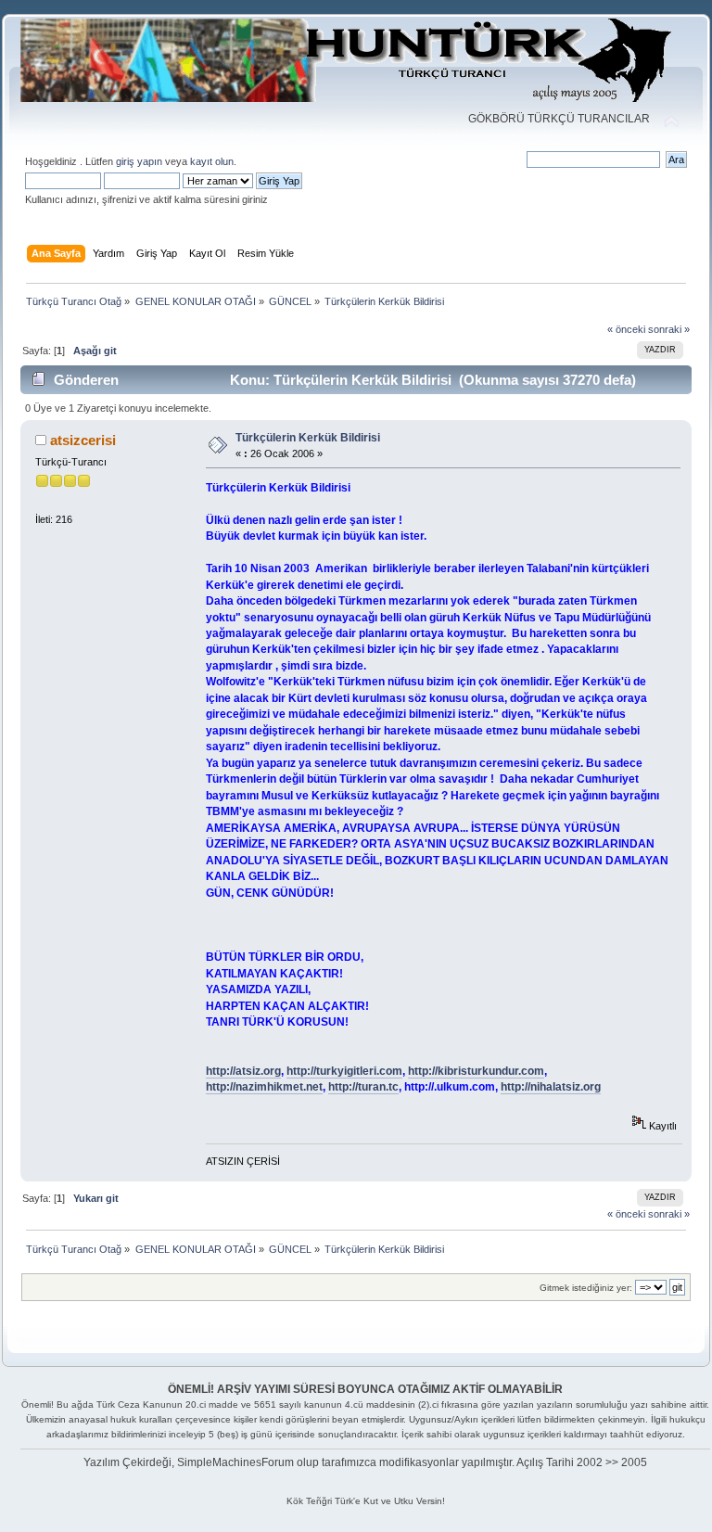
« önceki (626, 329)
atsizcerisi (83, 440)
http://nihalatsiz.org (551, 1086)
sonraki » (669, 329)
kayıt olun (212, 161)
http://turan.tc (363, 1086)
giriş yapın (139, 161)
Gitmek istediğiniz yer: (586, 1288)
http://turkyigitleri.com (344, 1071)
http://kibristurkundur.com (476, 1071)
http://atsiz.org (243, 1071)
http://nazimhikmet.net (264, 1086)
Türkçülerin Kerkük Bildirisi (307, 437)
